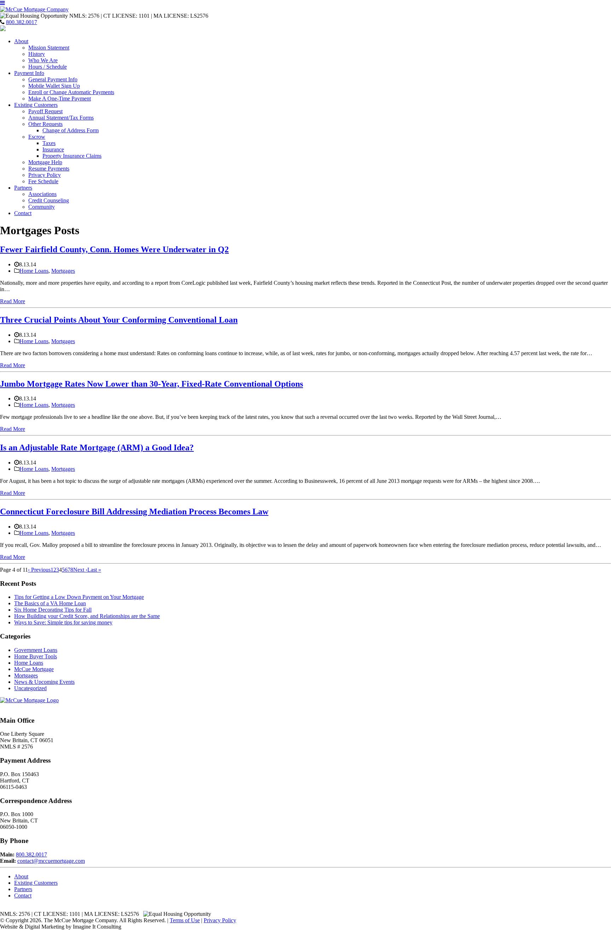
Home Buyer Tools (35, 656)
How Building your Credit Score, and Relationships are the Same (87, 616)
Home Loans (33, 271)
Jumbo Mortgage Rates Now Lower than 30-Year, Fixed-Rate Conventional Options (151, 383)
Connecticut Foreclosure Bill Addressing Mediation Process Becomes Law (134, 511)
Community (41, 207)
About (21, 41)
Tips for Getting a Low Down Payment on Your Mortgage (79, 597)
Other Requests (45, 124)
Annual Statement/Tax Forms (61, 118)
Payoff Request (45, 111)
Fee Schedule (43, 181)
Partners (23, 188)
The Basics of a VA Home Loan (50, 603)
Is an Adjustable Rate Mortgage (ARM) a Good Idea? (97, 447)
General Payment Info (52, 79)
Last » (94, 570)
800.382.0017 (21, 22)
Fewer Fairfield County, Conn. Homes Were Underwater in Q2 (114, 249)
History (36, 54)
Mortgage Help (45, 162)
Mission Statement (48, 48)
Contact (22, 213)
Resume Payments (48, 169)
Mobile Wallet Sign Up (54, 86)
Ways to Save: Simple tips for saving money (63, 622)
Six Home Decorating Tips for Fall (53, 610)
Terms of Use (185, 920)
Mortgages (63, 271)
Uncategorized (30, 688)
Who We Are (43, 60)
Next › (80, 570)
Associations (42, 194)
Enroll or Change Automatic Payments (71, 92)
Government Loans (35, 650)
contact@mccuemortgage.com (51, 861)
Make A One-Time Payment (59, 99)
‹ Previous (39, 570)
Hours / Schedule (47, 67)
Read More (12, 301)
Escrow (36, 137)
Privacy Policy (44, 175)
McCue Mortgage (34, 669)
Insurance (53, 149)
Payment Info (29, 73)
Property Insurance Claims (71, 156)
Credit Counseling (48, 200)
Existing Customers (36, 105)
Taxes (49, 143)
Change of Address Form (70, 130)
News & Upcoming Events (44, 682)
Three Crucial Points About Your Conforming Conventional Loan (119, 319)
